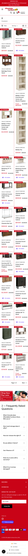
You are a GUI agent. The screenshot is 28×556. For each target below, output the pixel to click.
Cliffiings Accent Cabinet (20, 218)
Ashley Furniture (6, 43)
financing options (15, 454)
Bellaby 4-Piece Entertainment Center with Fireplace (6, 126)
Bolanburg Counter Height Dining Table (21, 170)
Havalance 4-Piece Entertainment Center (21, 341)
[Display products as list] (25, 25)
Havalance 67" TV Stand (6, 365)
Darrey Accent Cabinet (6, 243)
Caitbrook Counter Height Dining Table (7, 196)
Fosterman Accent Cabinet (21, 294)
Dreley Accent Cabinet (20, 265)
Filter (5, 26)
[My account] (14, 13)
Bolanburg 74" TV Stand (6, 169)
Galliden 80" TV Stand (20, 313)
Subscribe (7, 506)
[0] (17, 13)
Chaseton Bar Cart (7, 223)
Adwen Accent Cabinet (6, 47)
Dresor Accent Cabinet (6, 288)
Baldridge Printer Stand (6, 72)
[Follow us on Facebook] (3, 519)
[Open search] (11, 13)
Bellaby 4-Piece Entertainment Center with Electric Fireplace (21, 98)
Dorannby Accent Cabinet (20, 242)
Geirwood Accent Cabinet (6, 345)
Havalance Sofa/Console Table (19, 368)
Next (23, 383)
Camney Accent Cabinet (20, 194)
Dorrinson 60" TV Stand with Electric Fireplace (7, 265)
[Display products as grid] (23, 25)
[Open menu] (2, 9)
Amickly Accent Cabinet (20, 41)
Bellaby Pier (19, 150)
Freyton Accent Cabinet (6, 315)
